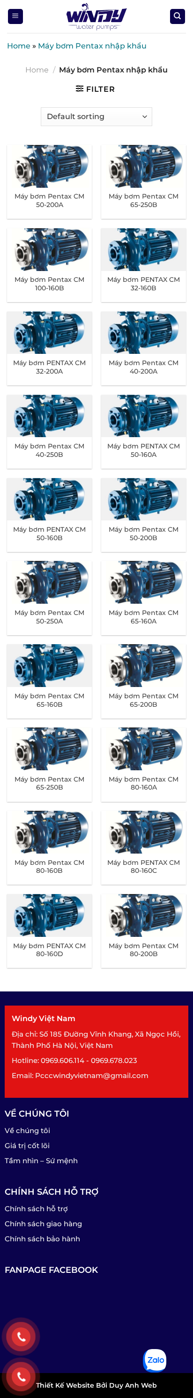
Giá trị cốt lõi (27, 1145)
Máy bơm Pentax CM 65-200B (143, 700)
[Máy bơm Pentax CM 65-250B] (143, 166)
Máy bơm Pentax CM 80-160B (49, 867)
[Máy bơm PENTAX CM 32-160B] (143, 249)
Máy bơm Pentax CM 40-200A (143, 367)
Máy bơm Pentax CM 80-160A (143, 783)
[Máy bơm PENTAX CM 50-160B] (49, 499)
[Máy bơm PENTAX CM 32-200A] (49, 333)
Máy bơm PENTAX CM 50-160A (143, 450)
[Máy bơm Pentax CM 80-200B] (143, 915)
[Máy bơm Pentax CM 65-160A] (143, 582)
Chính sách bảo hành (42, 1238)
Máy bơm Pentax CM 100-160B (49, 284)
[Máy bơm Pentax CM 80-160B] (49, 832)
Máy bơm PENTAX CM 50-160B (49, 534)
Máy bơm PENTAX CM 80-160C (143, 867)
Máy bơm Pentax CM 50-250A (49, 617)
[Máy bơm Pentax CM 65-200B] (143, 665)
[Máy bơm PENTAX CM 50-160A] (143, 416)
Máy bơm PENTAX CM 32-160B (143, 284)
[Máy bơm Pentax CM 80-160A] (143, 748)
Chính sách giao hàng (43, 1223)
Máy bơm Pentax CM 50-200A (49, 200)
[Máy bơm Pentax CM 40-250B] (49, 416)
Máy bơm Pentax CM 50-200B (143, 534)
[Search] (178, 16)
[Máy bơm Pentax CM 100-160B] (49, 249)
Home (18, 45)
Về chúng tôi (27, 1130)
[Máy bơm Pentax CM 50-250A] (49, 582)
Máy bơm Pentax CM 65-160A (143, 617)
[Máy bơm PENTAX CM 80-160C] (143, 832)
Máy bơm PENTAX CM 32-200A (49, 367)
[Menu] (15, 16)
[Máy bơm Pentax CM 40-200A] (143, 333)
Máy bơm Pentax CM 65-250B (143, 200)
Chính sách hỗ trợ (36, 1208)
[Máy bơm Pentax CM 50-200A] (49, 166)
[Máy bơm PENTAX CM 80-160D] (49, 915)
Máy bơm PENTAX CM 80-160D (49, 950)
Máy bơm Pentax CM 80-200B (143, 950)
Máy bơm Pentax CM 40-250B (49, 450)
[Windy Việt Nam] (96, 16)
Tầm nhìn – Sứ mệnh (41, 1160)
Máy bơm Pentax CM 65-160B (49, 700)
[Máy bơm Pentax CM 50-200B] (143, 499)
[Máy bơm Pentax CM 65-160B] (49, 665)
